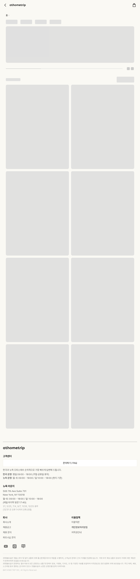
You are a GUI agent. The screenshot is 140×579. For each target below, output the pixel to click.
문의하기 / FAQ (70, 463)
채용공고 (7, 527)
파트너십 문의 (9, 537)
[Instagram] (15, 546)
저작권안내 (76, 532)
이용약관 (75, 522)
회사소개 (7, 522)
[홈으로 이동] (17, 5)
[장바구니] (134, 5)
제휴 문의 (7, 532)
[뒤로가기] (5, 5)
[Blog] (23, 546)
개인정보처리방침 (79, 527)
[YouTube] (6, 546)
